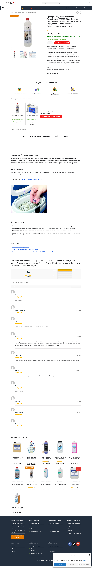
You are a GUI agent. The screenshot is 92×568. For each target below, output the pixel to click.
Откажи (72, 564)
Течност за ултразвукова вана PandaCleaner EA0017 (25, 249)
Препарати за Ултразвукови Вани (29, 12)
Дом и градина (34, 520)
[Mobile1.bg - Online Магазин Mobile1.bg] (20, 3)
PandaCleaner (54, 73)
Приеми (60, 564)
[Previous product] (80, 12)
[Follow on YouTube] (78, 544)
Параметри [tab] (18, 129)
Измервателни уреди (54, 520)
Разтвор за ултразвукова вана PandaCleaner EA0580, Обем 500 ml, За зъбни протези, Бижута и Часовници (17, 483)
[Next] (42, 32)
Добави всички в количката (51, 116)
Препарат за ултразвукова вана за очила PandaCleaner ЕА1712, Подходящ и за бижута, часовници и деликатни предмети (42, 251)
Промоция (34, 7)
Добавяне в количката (62, 42)
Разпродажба (26, 7)
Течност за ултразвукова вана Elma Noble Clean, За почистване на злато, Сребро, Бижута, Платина (60, 457)
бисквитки (85, 560)
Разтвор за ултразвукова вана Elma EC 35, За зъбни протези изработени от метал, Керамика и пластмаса (46, 483)
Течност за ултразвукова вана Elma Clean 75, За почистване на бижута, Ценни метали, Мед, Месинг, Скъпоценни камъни (17, 509)
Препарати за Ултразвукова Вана (20, 247)
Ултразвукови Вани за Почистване (30, 179)
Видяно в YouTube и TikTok (44, 7)
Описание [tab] (13, 129)
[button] (89, 555)
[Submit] (59, 3)
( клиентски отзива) (58, 31)
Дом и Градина (18, 12)
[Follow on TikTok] (74, 544)
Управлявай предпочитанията (84, 564)
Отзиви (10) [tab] (24, 129)
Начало (12, 12)
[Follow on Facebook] (70, 544)
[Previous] (13, 32)
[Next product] (77, 12)
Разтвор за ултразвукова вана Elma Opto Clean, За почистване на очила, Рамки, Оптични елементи (74, 457)
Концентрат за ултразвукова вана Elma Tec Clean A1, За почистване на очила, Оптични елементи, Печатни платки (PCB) (17, 457)
